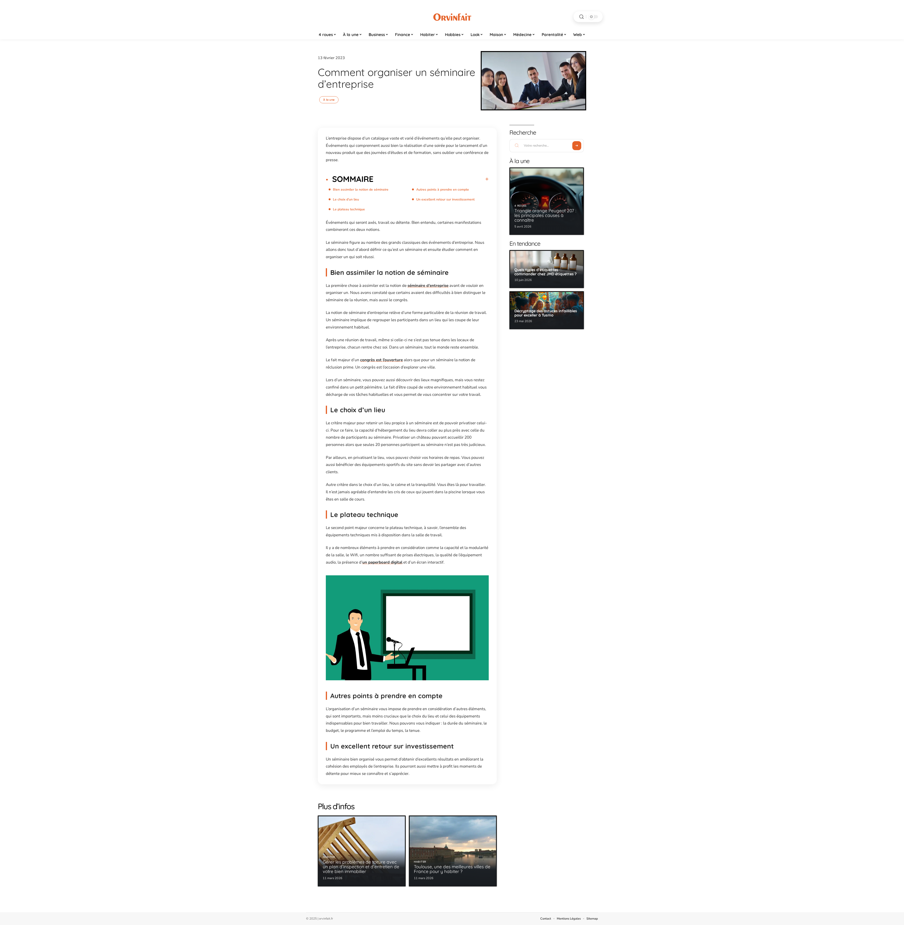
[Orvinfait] (452, 16)
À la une (329, 99)
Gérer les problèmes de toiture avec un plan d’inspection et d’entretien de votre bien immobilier (361, 866)
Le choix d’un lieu (346, 199)
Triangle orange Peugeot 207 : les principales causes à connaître (545, 215)
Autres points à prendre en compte (442, 189)
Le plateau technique (349, 209)
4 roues (520, 206)
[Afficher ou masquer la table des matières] (431, 179)
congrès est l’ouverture (381, 360)
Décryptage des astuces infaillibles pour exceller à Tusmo (545, 312)
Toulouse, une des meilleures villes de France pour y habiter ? (452, 869)
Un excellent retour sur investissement (445, 199)
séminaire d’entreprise (428, 285)
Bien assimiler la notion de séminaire (360, 189)
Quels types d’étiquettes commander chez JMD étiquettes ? (545, 271)
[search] (581, 16)
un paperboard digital (382, 562)
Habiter (329, 857)
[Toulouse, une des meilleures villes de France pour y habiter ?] (452, 851)
